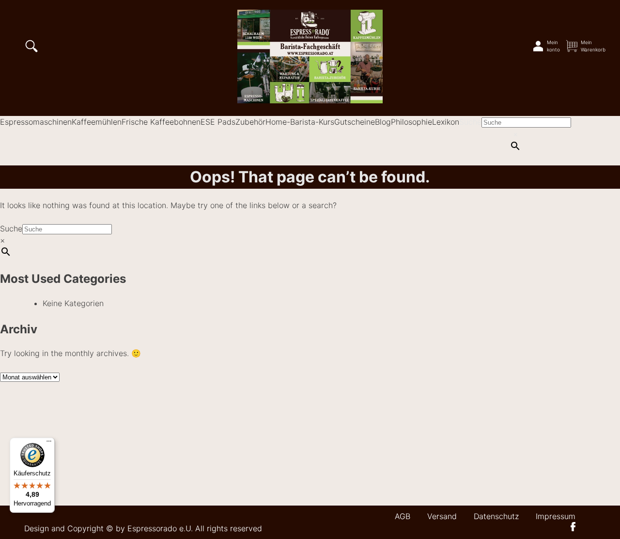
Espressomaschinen (36, 122)
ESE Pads (218, 122)
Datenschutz (496, 516)
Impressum (555, 516)
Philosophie (411, 122)
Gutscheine (354, 122)
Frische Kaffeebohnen (161, 122)
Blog (383, 122)
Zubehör (250, 122)
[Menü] (49, 443)
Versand (442, 516)
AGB (402, 516)
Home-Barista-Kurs (299, 122)
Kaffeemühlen (97, 122)
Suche (470, 122)
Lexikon (445, 122)
